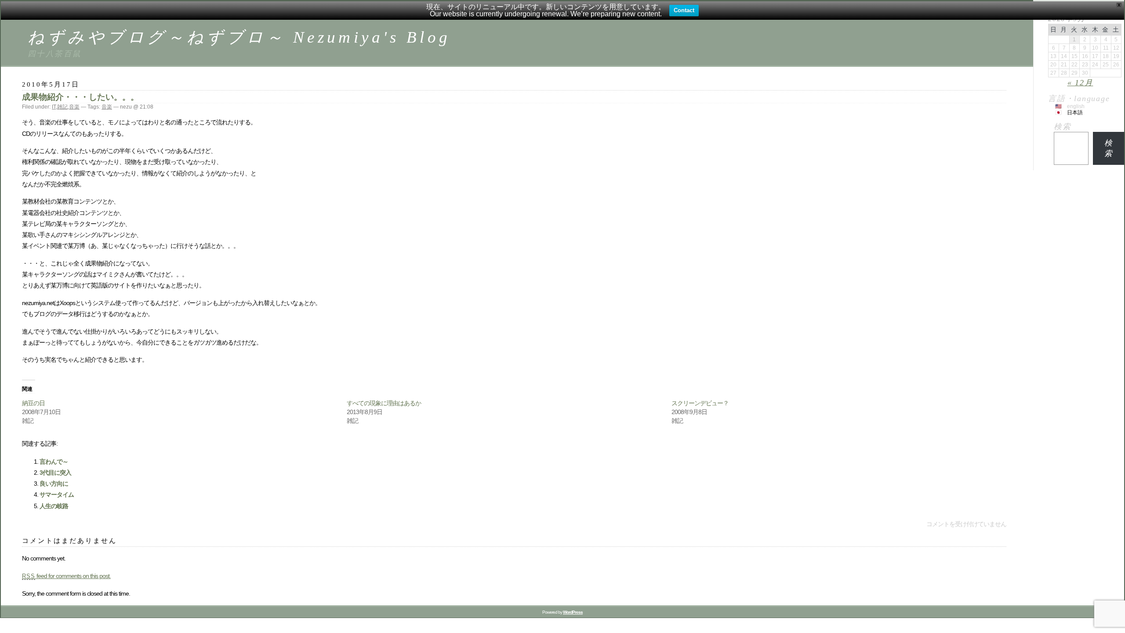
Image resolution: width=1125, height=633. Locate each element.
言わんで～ (54, 461)
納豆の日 (33, 403)
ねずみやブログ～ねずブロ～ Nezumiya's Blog (239, 37)
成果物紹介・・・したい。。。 (80, 97)
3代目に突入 (55, 472)
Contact (684, 10)
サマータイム (57, 494)
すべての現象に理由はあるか (384, 403)
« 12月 (1080, 82)
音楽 (74, 107)
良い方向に (54, 483)
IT (54, 107)
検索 (1062, 126)
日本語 (1075, 112)
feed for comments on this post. (66, 575)
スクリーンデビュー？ (700, 403)
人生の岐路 (54, 505)
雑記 (62, 107)
